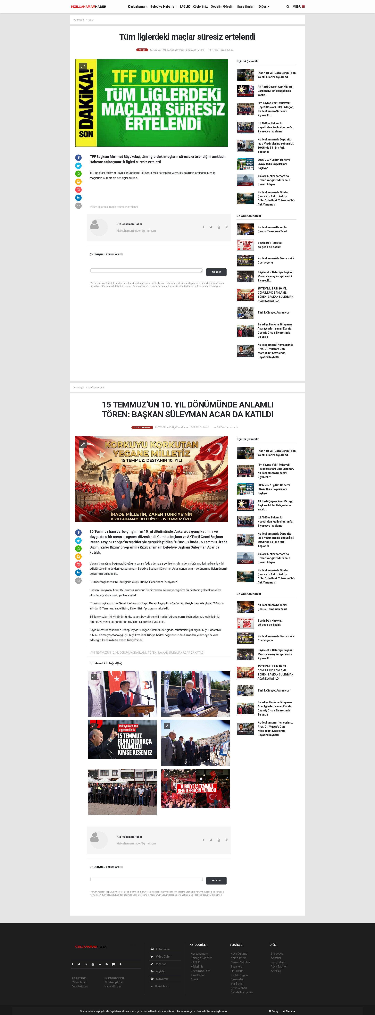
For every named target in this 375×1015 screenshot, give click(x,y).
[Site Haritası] (115, 964)
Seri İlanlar (237, 983)
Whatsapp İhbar (113, 982)
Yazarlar (160, 964)
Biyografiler (278, 962)
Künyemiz (161, 978)
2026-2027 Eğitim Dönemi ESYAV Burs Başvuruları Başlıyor (274, 164)
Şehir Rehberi (239, 988)
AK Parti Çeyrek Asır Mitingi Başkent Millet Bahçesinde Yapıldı (275, 90)
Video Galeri (163, 956)
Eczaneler (237, 966)
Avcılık (194, 979)
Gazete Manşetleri (242, 992)
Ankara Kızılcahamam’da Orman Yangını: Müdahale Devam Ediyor (274, 180)
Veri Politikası (80, 986)
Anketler (276, 958)
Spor (91, 19)
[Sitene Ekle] (122, 964)
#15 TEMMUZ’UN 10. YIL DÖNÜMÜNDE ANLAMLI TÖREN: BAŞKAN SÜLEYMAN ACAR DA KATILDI (147, 652)
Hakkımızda (79, 977)
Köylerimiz (200, 6)
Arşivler (160, 971)
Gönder (216, 271)
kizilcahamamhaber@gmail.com (136, 230)
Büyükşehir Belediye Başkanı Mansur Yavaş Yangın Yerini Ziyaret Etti (275, 276)
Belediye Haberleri (163, 6)
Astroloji (276, 970)
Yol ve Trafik (238, 958)
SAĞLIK (184, 6)
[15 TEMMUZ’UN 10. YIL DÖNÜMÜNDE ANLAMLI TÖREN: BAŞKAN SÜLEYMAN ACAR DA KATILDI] (151, 479)
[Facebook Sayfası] (74, 964)
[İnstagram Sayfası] (87, 964)
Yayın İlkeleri (79, 982)
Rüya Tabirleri (279, 966)
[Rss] (108, 964)
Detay (275, 1011)
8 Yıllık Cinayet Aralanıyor (273, 312)
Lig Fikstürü (237, 970)
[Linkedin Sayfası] (101, 964)
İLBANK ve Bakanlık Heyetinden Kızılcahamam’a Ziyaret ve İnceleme (275, 127)
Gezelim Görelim (222, 6)
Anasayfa (79, 19)
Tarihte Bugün (239, 975)
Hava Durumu (239, 953)
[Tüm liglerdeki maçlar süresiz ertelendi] (151, 102)
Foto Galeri (162, 949)
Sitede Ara (277, 953)
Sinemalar (237, 979)
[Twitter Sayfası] (80, 964)
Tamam (290, 1011)
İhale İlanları (245, 6)
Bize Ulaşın (162, 986)
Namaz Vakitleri (240, 962)
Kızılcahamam (137, 6)
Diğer (263, 6)
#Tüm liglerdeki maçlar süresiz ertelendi (114, 206)
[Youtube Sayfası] (94, 964)
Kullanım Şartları (114, 977)
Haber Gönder (112, 986)
